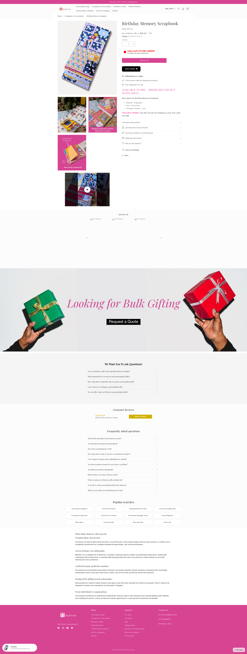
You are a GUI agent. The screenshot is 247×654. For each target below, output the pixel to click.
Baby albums (80, 522)
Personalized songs (98, 615)
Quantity (124, 39)
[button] (178, 9)
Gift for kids (167, 522)
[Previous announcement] (58, 2)
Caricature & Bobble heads (167, 509)
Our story (128, 615)
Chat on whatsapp (132, 149)
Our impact (128, 618)
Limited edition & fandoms (100, 629)
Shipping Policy (130, 625)
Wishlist (94, 636)
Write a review (140, 416)
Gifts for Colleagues (98, 632)
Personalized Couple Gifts (79, 515)
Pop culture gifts (109, 522)
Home (60, 16)
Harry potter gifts (138, 522)
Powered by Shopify (128, 649)
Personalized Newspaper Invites (138, 515)
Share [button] (126, 155)
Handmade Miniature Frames (138, 509)
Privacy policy (129, 636)
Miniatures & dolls (97, 622)
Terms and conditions (132, 632)
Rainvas (119, 649)
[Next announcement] (189, 2)
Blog (126, 622)
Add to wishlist (130, 69)
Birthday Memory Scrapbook (97, 16)
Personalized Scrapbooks (79, 509)
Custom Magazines (167, 515)
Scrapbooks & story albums (74, 16)
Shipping (124, 36)
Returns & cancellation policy (135, 629)
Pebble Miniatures (97, 625)
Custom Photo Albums (109, 509)
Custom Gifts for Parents (109, 515)
